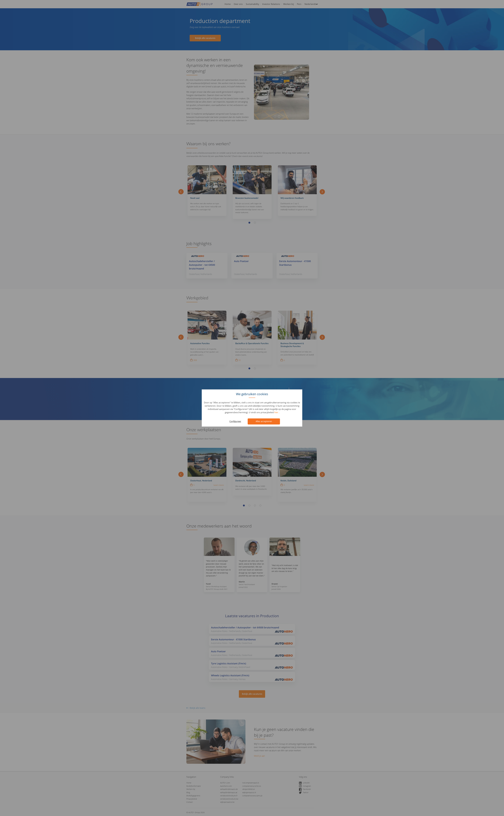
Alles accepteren (264, 421)
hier (276, 412)
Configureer (235, 421)
